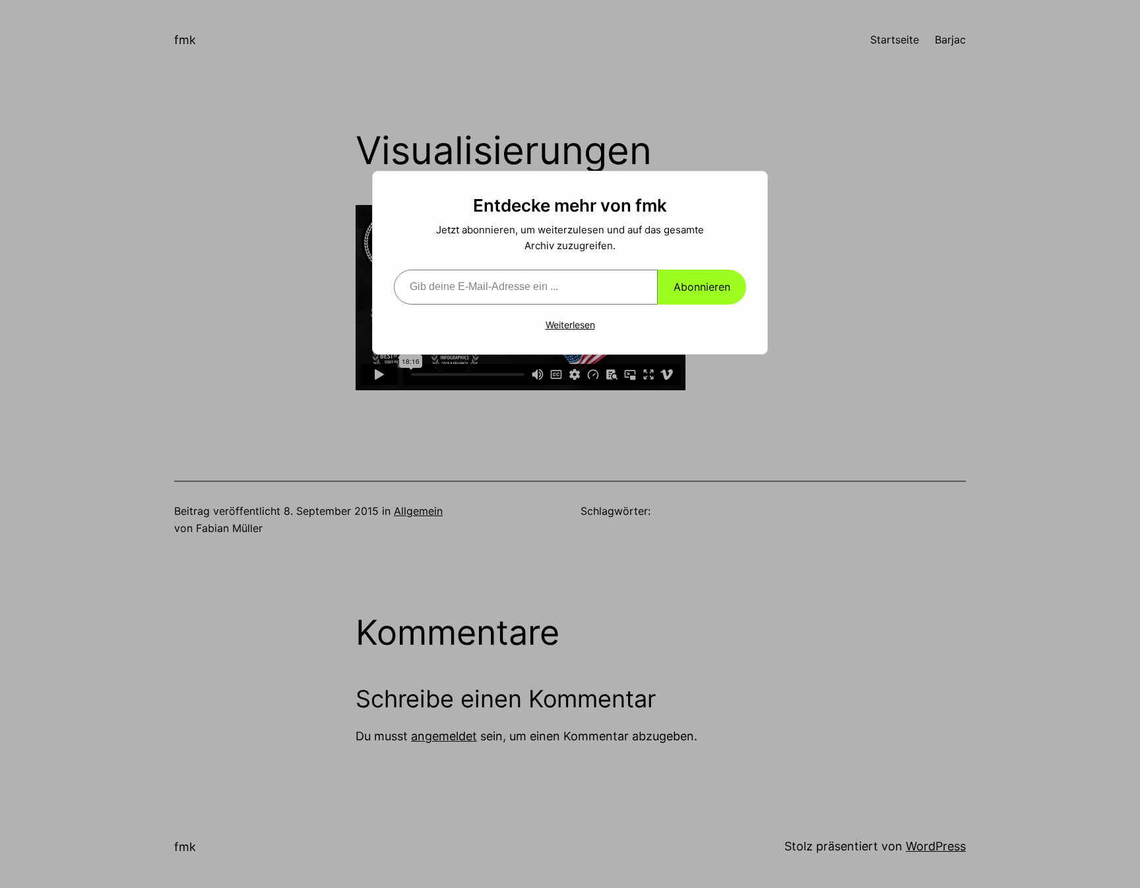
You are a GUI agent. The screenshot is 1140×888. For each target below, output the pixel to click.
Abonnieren (702, 286)
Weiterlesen (570, 324)
